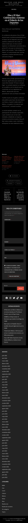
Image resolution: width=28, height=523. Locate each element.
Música (4, 496)
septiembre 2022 (6, 469)
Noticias (19, 183)
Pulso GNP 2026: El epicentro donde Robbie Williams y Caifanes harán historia (13, 340)
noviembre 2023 (6, 432)
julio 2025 (4, 379)
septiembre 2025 (6, 374)
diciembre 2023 (6, 429)
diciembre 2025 (6, 366)
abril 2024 (4, 419)
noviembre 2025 (6, 369)
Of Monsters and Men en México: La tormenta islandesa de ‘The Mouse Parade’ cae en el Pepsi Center (13, 312)
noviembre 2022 (6, 464)
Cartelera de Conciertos (14, 180)
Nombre (6, 241)
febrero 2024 (5, 424)
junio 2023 (4, 445)
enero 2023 (5, 459)
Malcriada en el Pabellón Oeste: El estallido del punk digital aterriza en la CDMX (14, 326)
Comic (3, 491)
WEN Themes (19, 520)
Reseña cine (5, 504)
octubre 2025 (5, 371)
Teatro (3, 512)
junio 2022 (4, 477)
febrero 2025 (5, 392)
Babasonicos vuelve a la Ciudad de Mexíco (7, 166)
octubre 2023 (5, 435)
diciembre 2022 (6, 461)
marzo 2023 (5, 453)
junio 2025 (4, 382)
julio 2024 (4, 411)
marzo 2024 (5, 422)
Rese (3, 501)
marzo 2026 (5, 361)
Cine (3, 488)
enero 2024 (5, 427)
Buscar (6, 285)
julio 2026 (4, 355)
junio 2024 (4, 414)
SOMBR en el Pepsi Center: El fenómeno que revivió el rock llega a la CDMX (14, 319)
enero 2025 (5, 395)
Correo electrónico (9, 249)
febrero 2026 (5, 363)
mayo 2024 (5, 416)
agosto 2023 (5, 440)
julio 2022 (4, 474)
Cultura (4, 493)
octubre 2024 (5, 403)
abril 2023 (4, 451)
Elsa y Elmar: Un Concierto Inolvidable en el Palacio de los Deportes (7, 158)
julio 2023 (4, 443)
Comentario (7, 219)
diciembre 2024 (6, 398)
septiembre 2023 (6, 437)
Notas (3, 498)
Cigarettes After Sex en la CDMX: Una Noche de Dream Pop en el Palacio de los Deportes (19, 158)
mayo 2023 (5, 448)
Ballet (3, 485)
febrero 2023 (5, 456)
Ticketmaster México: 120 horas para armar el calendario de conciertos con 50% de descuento (14, 333)
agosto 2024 (5, 408)
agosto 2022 (5, 472)
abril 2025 (4, 387)
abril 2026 (4, 358)
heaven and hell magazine (14, 3)
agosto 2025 (5, 377)
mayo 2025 (5, 384)
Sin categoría (15, 176)
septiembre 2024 (6, 406)
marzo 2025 (5, 390)
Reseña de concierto (7, 506)
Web (5, 257)
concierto (10, 183)
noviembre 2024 (6, 400)
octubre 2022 (5, 467)
